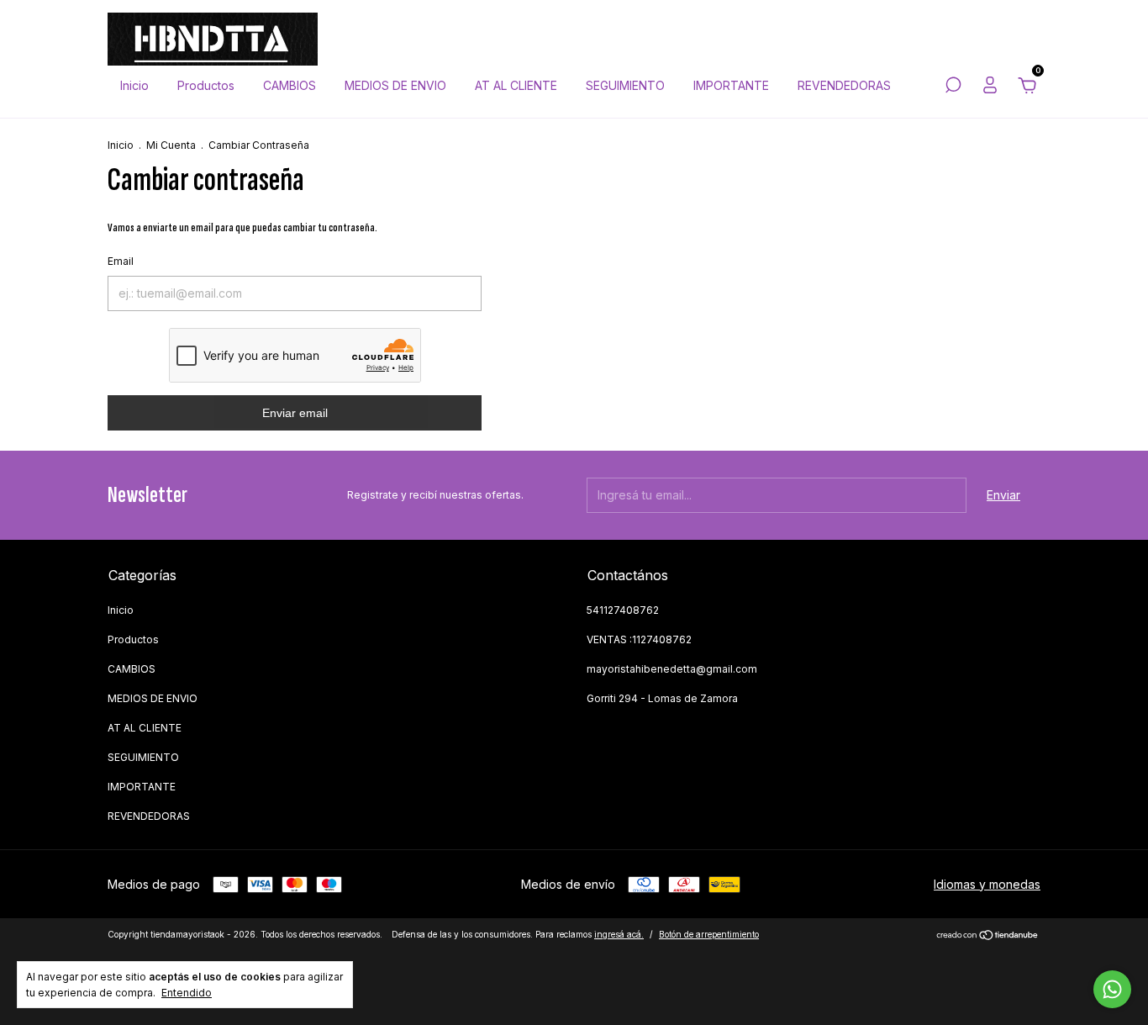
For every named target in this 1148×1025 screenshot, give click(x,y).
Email (121, 261)
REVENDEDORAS (844, 85)
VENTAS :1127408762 (639, 639)
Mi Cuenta (171, 145)
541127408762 (623, 610)
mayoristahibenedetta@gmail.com (672, 669)
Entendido (186, 992)
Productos (205, 85)
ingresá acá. (619, 934)
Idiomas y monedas (987, 884)
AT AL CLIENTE (516, 85)
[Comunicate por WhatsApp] (1112, 989)
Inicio (134, 85)
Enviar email (295, 413)
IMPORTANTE (731, 85)
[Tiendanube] (987, 936)
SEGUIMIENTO (625, 85)
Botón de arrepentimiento (709, 934)
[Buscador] (953, 87)
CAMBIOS (289, 85)
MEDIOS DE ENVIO (395, 85)
